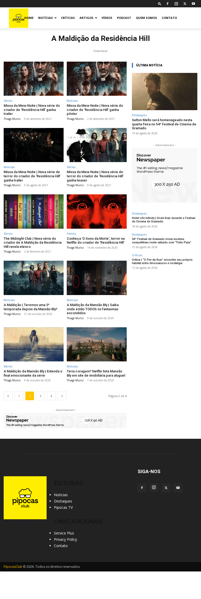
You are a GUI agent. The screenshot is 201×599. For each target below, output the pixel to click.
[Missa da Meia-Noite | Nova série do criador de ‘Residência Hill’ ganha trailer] (34, 79)
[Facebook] (167, 3)
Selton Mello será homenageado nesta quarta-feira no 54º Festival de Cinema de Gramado (164, 124)
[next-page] (62, 396)
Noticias (72, 100)
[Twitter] (185, 3)
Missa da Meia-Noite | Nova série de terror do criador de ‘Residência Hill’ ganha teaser (95, 176)
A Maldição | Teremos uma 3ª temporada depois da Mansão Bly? (30, 307)
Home (29, 18)
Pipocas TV (63, 507)
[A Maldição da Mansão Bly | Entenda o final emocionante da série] (34, 344)
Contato (169, 18)
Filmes (71, 233)
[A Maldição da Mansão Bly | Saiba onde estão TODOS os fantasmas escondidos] (97, 278)
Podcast (124, 18)
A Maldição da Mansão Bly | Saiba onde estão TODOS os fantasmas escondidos (93, 309)
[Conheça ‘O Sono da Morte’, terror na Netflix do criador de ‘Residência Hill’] (97, 211)
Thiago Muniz (12, 119)
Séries (8, 100)
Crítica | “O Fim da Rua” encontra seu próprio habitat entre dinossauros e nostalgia (162, 261)
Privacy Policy (65, 539)
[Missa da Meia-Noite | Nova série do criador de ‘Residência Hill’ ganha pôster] (97, 79)
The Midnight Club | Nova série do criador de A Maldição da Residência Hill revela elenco (33, 243)
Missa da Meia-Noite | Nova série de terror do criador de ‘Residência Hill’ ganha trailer (32, 176)
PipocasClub (13, 566)
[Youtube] (193, 3)
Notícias (45, 18)
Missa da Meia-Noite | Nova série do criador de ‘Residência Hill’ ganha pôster (95, 110)
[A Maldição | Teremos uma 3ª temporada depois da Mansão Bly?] (34, 278)
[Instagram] (176, 3)
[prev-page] (8, 396)
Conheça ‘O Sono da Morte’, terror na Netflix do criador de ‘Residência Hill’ (96, 241)
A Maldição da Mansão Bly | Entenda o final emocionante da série (33, 373)
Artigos (86, 18)
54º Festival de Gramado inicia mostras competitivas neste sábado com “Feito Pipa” (161, 240)
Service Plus (64, 533)
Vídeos (107, 18)
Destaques (139, 115)
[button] (160, 4)
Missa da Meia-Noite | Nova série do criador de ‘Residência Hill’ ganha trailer (32, 110)
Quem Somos (146, 18)
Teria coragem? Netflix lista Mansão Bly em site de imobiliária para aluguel (96, 373)
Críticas (68, 18)
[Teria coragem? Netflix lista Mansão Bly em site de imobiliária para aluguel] (97, 344)
